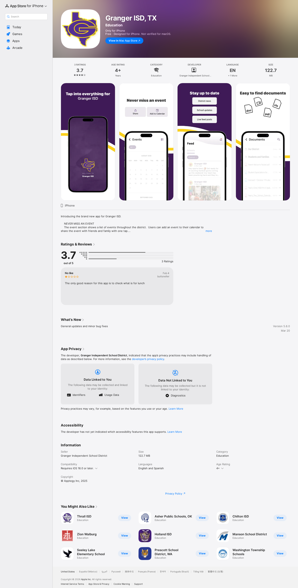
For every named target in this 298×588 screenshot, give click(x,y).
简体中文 (129, 572)
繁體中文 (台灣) (215, 572)
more (209, 230)
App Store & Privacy (98, 584)
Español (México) (88, 572)
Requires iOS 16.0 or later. (77, 468)
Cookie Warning (122, 584)
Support (138, 584)
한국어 (163, 572)
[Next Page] (294, 535)
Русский (116, 572)
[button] (26, 27)
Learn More (176, 408)
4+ (218, 468)
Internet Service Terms (72, 584)
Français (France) (147, 572)
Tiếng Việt (198, 572)
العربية (104, 572)
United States (68, 572)
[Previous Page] (57, 535)
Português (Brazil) (179, 572)
